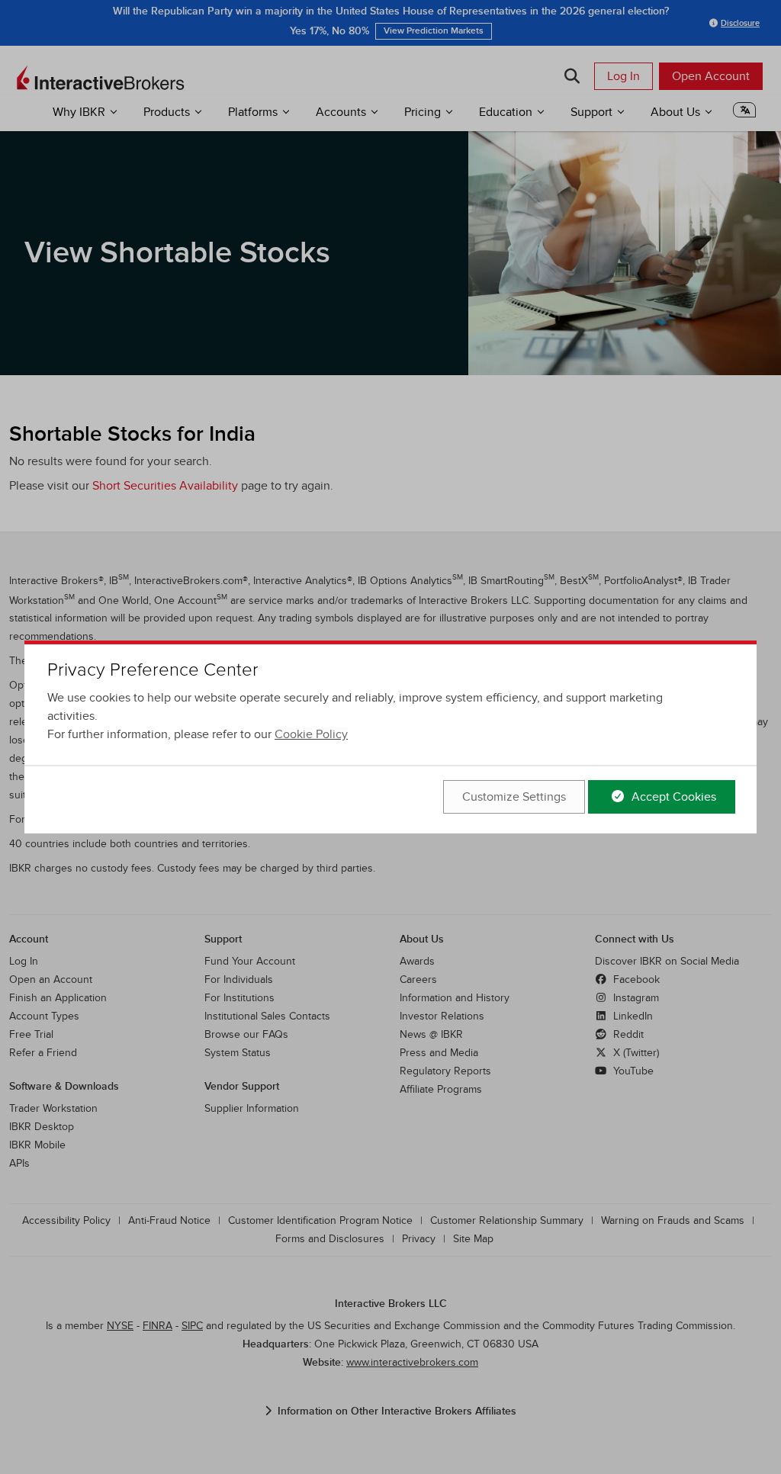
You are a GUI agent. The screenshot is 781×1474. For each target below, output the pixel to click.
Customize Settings (514, 796)
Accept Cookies (672, 796)
